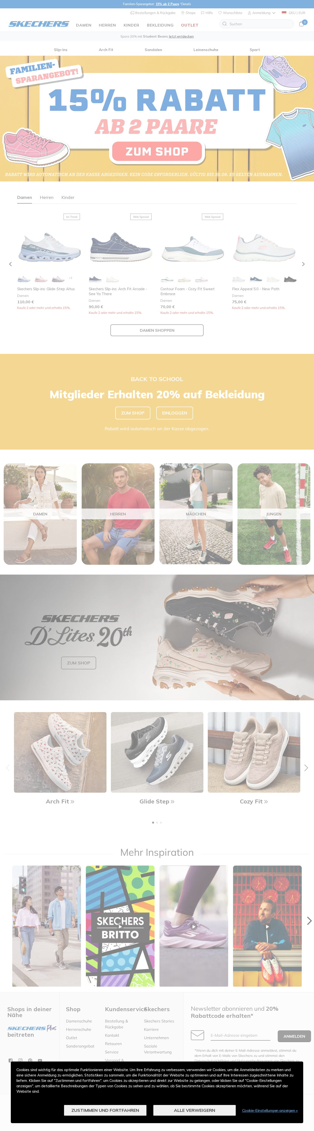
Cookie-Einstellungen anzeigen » (270, 1110)
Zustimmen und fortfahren (105, 1110)
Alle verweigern (194, 1110)
